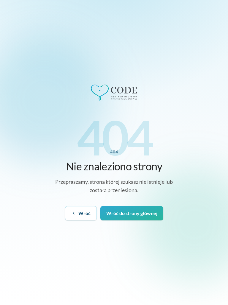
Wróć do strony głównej (131, 213)
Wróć (84, 213)
